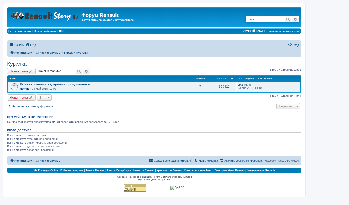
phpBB (146, 176)
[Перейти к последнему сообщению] (250, 84)
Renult (24, 88)
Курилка (17, 64)
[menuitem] (31, 45)
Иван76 (243, 84)
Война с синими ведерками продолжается (55, 84)
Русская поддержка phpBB (154, 179)
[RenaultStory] (44, 15)
